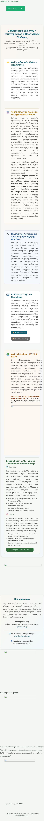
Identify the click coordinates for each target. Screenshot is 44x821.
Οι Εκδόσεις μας (20, 333)
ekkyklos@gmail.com (22, 636)
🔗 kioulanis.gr (22, 627)
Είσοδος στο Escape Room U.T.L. (21, 550)
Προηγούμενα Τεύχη (21, 339)
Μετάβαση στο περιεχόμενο (10, 1)
